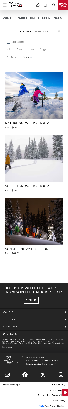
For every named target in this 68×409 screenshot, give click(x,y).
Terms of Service (57, 390)
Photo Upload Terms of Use (51, 395)
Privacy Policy (58, 384)
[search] (53, 5)
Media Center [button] (10, 326)
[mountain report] (37, 5)
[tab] (25, 32)
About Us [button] (7, 312)
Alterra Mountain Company (11, 384)
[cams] (46, 5)
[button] (59, 32)
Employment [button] (9, 319)
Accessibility (59, 400)
